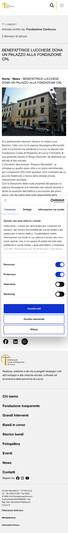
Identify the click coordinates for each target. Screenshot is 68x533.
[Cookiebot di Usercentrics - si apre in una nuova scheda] (50, 201)
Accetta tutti (34, 308)
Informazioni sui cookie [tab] (51, 209)
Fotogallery (11, 444)
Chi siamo (10, 396)
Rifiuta (34, 329)
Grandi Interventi (15, 415)
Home (6, 79)
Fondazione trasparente (21, 406)
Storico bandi (13, 434)
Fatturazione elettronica (12, 510)
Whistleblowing (8, 518)
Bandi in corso (14, 425)
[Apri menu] (62, 5)
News (16, 79)
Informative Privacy (10, 525)
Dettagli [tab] (27, 209)
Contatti (9, 472)
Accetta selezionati (34, 319)
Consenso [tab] (10, 209)
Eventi (7, 453)
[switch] (59, 274)
